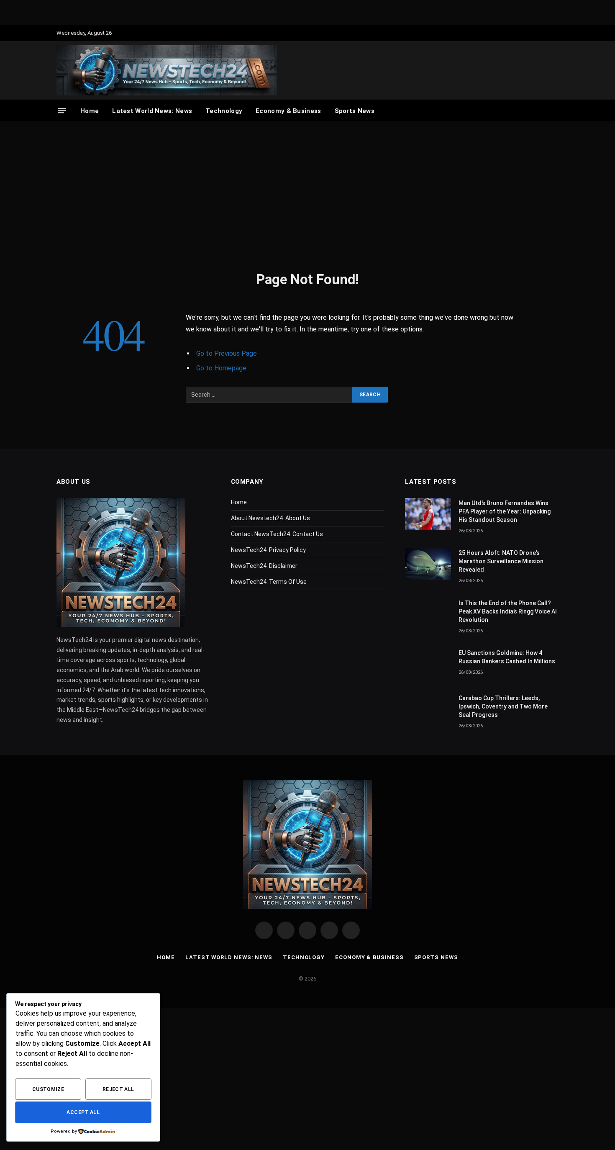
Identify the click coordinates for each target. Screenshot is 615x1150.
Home (89, 111)
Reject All (118, 1089)
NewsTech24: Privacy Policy (268, 550)
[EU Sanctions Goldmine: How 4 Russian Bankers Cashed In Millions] (428, 664)
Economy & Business (288, 111)
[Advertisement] (307, 194)
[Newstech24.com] (166, 70)
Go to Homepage (221, 368)
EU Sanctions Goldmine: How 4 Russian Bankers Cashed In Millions (507, 657)
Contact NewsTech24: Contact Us (277, 534)
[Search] (555, 110)
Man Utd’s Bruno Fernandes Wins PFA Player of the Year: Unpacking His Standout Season (505, 511)
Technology (223, 111)
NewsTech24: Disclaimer (264, 565)
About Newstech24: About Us (270, 518)
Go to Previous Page (226, 353)
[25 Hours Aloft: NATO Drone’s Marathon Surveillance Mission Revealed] (428, 564)
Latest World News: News (152, 111)
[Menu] (62, 110)
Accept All (83, 1112)
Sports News (354, 111)
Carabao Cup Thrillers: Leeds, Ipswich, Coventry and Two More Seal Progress (503, 706)
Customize (48, 1089)
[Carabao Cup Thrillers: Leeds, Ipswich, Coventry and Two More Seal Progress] (428, 709)
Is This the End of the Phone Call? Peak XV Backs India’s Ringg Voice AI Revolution (508, 611)
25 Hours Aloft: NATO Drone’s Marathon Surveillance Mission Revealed (501, 561)
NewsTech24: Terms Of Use (269, 581)
